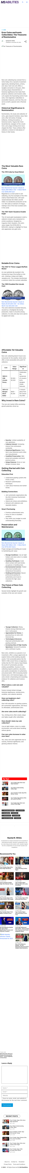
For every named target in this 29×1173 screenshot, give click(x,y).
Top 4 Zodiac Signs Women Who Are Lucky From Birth (18, 798)
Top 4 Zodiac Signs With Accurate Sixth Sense (21, 898)
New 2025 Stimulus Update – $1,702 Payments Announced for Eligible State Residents (22, 946)
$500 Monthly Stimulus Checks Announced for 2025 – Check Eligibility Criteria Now (6, 1055)
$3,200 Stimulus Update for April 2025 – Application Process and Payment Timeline (6, 929)
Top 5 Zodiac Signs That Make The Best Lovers (6, 912)
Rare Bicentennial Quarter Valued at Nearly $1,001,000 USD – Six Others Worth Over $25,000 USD (13, 304)
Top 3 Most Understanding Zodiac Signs (17, 788)
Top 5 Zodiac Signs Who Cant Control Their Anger (18, 803)
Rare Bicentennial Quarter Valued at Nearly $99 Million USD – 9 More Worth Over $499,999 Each (14, 190)
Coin (4, 29)
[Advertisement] (14, 16)
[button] (22, 2)
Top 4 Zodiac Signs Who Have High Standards (18, 783)
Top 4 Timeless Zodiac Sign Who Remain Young (18, 793)
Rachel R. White (11, 40)
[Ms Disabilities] (10, 2)
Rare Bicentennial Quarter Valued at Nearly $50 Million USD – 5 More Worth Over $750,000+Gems (14, 545)
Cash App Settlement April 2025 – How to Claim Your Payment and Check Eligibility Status (22, 929)
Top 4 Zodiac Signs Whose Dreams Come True (21, 913)
